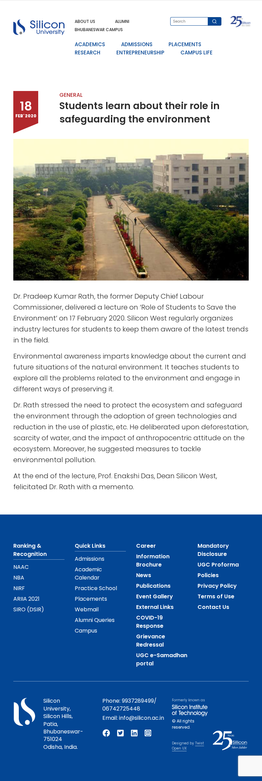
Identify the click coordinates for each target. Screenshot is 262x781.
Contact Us (213, 607)
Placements (91, 599)
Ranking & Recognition (30, 550)
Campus (86, 631)
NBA (18, 578)
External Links (155, 607)
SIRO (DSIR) (28, 609)
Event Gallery (154, 596)
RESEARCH (87, 52)
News (143, 575)
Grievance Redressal (150, 641)
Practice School (96, 588)
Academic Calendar (88, 573)
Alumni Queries (95, 620)
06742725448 (121, 709)
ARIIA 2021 (26, 599)
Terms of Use (216, 596)
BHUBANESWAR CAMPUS (99, 29)
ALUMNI (122, 21)
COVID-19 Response (149, 622)
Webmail (87, 609)
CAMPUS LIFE (196, 52)
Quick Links (90, 546)
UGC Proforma (218, 565)
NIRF (19, 588)
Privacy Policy (217, 586)
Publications (153, 586)
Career (146, 546)
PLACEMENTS (185, 44)
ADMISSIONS (136, 44)
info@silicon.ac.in (141, 718)
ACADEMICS (90, 44)
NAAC (21, 567)
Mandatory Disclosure (213, 550)
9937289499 (138, 701)
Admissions (89, 559)
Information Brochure (153, 560)
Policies (208, 575)
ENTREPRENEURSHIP (140, 52)
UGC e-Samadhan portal (161, 659)
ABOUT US (85, 21)
